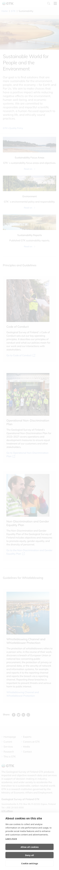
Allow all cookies (30, 846)
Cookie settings (29, 863)
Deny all (29, 855)
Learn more (11, 838)
